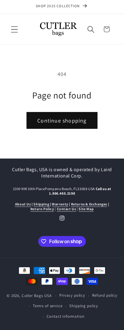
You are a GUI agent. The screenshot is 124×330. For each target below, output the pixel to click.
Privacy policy (72, 295)
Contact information (66, 316)
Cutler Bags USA (37, 295)
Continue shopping (61, 120)
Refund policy (104, 295)
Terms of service (47, 305)
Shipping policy (83, 305)
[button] (15, 29)
